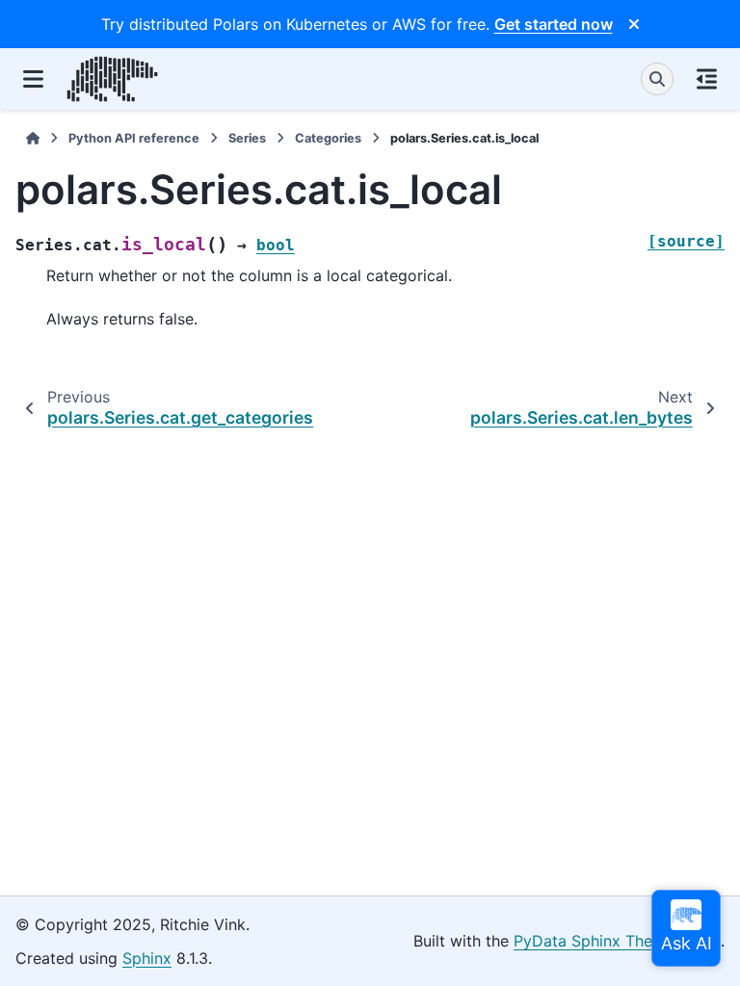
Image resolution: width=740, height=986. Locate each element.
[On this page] (707, 79)
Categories (328, 138)
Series (247, 138)
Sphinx (147, 958)
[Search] (657, 79)
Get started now (553, 24)
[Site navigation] (33, 79)
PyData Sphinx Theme (594, 940)
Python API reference (133, 138)
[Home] (33, 138)
